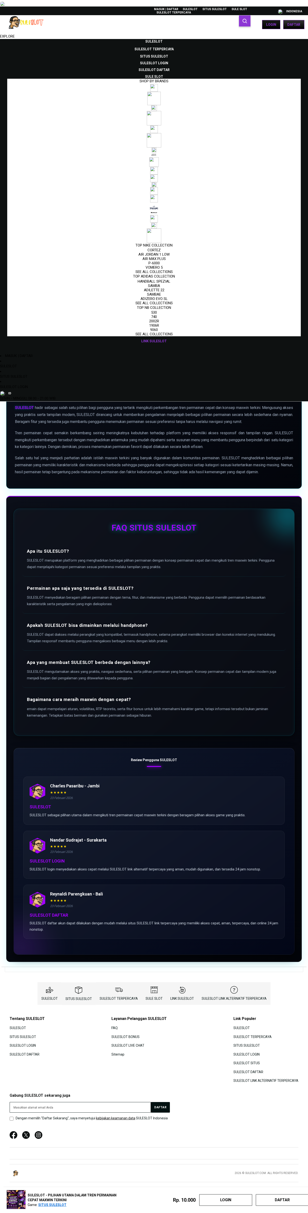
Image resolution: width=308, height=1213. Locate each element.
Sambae (154, 294)
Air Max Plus (154, 259)
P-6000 (154, 263)
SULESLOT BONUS (125, 1037)
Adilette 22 (154, 290)
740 (154, 317)
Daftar (293, 24)
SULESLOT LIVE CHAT (127, 1045)
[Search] (244, 20)
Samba (154, 286)
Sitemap (117, 1054)
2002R (154, 321)
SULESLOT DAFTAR (24, 1054)
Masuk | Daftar (166, 9)
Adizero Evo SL (154, 299)
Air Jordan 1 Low (154, 254)
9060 (154, 330)
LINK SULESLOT (182, 998)
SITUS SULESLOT (214, 9)
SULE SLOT (239, 9)
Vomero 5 (154, 267)
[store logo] (27, 24)
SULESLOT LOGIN (14, 387)
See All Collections (154, 272)
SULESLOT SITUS (246, 1063)
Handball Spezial (154, 281)
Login (271, 24)
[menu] (154, 191)
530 (154, 312)
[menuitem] (154, 41)
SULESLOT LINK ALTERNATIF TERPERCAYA (234, 998)
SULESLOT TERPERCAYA (173, 12)
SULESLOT (190, 9)
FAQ (114, 1028)
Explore (7, 36)
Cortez (154, 250)
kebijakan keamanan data (115, 1118)
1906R (154, 325)
